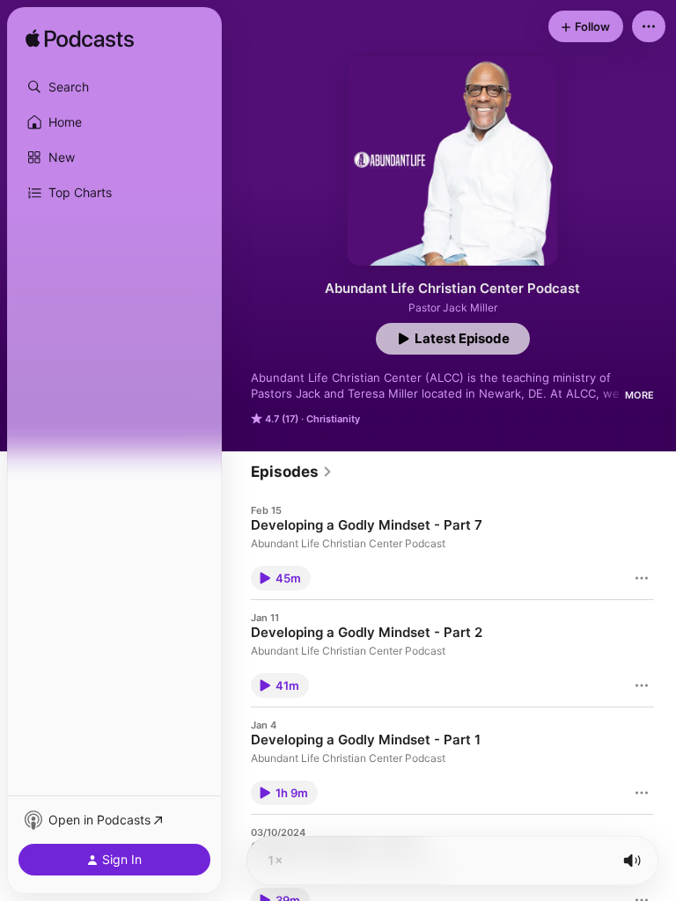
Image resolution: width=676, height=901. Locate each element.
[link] (292, 471)
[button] (114, 87)
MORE (639, 395)
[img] (80, 39)
